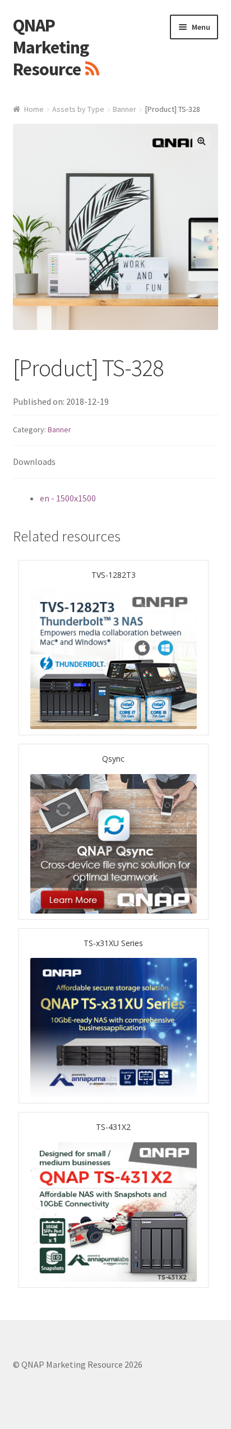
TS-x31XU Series (113, 943)
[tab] (116, 462)
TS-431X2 (113, 1127)
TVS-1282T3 (113, 574)
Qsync (113, 758)
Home (34, 109)
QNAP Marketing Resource (51, 47)
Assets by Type (78, 109)
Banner (124, 109)
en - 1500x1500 (68, 498)
